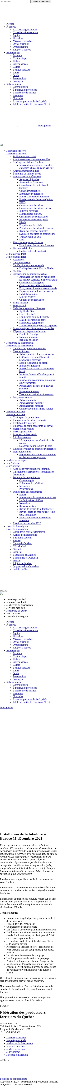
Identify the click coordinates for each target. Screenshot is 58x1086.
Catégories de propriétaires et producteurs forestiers (34, 358)
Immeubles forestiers (29, 365)
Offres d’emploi (21, 44)
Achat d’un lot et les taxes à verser (36, 354)
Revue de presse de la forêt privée (30, 101)
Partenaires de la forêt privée (33, 219)
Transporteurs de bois (30, 236)
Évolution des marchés (24, 423)
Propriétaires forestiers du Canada (36, 228)
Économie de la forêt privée (27, 173)
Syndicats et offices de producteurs (37, 233)
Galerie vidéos (20, 64)
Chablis (17, 271)
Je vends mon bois (15, 411)
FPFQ (22, 202)
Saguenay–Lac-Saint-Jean (26, 566)
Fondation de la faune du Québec (36, 199)
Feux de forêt (19, 305)
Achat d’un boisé (28, 400)
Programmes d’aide (23, 397)
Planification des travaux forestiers (36, 245)
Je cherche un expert (16, 460)
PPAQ (22, 222)
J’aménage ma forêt (16, 150)
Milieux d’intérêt (27, 297)
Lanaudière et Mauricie (24, 554)
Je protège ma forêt (16, 254)
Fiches (16, 61)
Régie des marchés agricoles (33, 231)
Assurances (18, 259)
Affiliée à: (5, 1060)
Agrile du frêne (27, 311)
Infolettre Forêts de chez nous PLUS (31, 104)
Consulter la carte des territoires (29, 532)
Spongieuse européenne (31, 322)
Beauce (16, 540)
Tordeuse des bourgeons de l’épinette (38, 325)
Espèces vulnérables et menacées (36, 291)
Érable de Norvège (29, 334)
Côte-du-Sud (19, 546)
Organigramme (20, 46)
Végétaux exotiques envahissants (29, 331)
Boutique (17, 55)
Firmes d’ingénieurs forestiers (34, 196)
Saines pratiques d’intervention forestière (33, 328)
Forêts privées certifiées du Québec (37, 268)
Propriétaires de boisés (30, 225)
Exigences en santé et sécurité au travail (33, 425)
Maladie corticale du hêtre (32, 319)
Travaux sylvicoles (22, 248)
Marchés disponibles (23, 428)
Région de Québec (22, 563)
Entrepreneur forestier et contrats (29, 420)
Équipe (16, 35)
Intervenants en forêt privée (27, 176)
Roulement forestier (29, 391)
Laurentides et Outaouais (25, 557)
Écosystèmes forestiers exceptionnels (38, 288)
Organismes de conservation (33, 216)
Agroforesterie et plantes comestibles (31, 159)
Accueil (10, 23)
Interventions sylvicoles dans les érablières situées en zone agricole (36, 166)
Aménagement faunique (31, 403)
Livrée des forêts (27, 314)
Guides (16, 66)
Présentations (19, 78)
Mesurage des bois (22, 431)
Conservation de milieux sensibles (30, 274)
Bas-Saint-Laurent (22, 537)
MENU (4, 590)
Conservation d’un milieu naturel (36, 408)
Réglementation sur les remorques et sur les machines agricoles (37, 456)
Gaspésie (17, 549)
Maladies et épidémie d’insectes (29, 308)
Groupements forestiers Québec (35, 208)
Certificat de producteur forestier (29, 348)
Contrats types (20, 58)
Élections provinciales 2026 (27, 523)
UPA (21, 239)
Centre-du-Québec (22, 543)
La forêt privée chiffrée (24, 92)
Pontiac (16, 560)
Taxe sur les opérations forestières (36, 394)
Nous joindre (44, 125)
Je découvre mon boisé (24, 156)
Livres (16, 72)
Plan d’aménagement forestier (28, 242)
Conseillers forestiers (29, 190)
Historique (18, 38)
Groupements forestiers (31, 205)
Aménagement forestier (31, 405)
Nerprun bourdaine (29, 337)
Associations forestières (31, 182)
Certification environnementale (28, 265)
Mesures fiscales (21, 351)
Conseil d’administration (25, 32)
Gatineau (17, 552)
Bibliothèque (12, 52)
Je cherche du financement (19, 342)
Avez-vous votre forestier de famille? (31, 468)
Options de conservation (31, 299)
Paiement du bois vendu (25, 434)
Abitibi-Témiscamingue (25, 534)
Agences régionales (29, 179)
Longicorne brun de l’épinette (34, 317)
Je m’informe (13, 463)
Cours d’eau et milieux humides (35, 285)
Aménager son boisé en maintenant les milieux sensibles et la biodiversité (38, 278)
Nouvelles (18, 98)
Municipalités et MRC (30, 213)
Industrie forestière (28, 211)
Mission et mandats (22, 41)
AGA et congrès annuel (25, 29)
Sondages (18, 81)
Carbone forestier (21, 262)
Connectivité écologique (31, 282)
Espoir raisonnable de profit (33, 362)
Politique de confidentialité (13, 1078)
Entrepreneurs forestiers (31, 193)
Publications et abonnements (27, 491)
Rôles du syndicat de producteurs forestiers (34, 448)
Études (22, 494)
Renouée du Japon (28, 339)
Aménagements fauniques (26, 170)
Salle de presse (13, 84)
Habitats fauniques (28, 294)
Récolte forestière (22, 437)
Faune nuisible (20, 302)
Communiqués (20, 86)
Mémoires (18, 95)
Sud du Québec (21, 569)
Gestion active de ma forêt (32, 251)
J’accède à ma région (17, 526)
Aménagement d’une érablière (28, 162)
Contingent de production (26, 417)
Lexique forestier (21, 69)
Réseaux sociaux (27, 506)
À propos (11, 26)
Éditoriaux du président (25, 89)
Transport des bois (22, 451)
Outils (16, 75)
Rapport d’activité (22, 49)
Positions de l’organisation (26, 477)
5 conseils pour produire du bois (35, 446)
